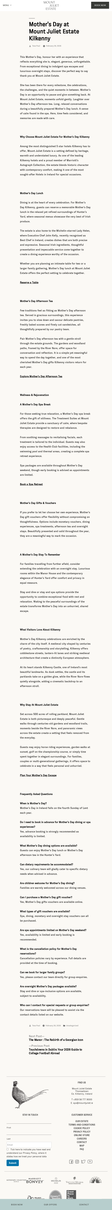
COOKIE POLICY (82, 1128)
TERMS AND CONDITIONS (82, 1124)
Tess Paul (36, 46)
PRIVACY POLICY (81, 1131)
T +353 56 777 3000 (81, 1099)
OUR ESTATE (81, 1121)
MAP (81, 1145)
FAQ (82, 1149)
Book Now (100, 5)
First (9, 1128)
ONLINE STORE (82, 1135)
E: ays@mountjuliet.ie (82, 1103)
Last (9, 1139)
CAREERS (82, 1138)
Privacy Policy (30, 1153)
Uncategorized (72, 1026)
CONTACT (82, 1142)
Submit (12, 1163)
